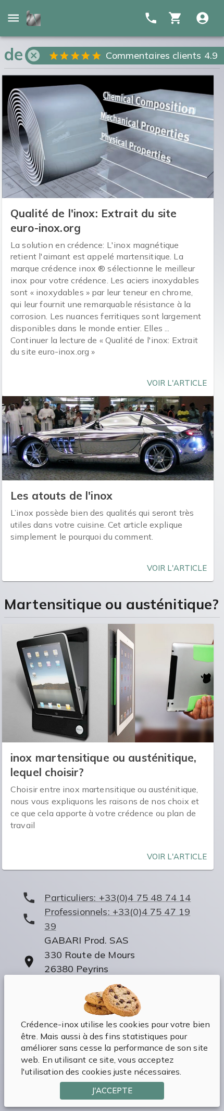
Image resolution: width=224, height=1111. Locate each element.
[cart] (175, 18)
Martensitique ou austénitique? (111, 604)
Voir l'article (177, 383)
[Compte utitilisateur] (202, 18)
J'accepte (112, 1090)
